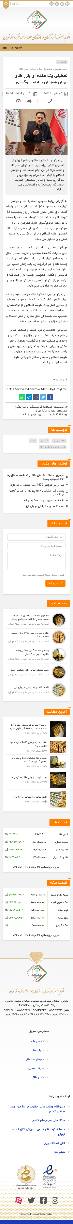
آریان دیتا (25, 1214)
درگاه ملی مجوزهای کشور (48, 1120)
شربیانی (44, 441)
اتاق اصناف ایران (54, 1143)
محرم (33, 441)
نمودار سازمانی (34, 1059)
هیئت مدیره (36, 1068)
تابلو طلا (38, 1077)
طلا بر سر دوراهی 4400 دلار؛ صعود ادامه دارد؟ (37, 485)
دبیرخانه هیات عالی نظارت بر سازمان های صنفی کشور (37, 1109)
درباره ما (38, 1050)
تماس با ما (37, 1042)
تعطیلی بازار (59, 441)
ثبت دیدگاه (55, 583)
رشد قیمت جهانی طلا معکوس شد (44, 500)
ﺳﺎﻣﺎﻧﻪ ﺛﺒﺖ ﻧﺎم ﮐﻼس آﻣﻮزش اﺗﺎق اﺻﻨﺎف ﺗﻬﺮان (38, 1131)
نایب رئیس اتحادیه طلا (52, 447)
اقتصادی (62, 62)
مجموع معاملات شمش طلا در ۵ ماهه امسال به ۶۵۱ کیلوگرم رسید (35, 477)
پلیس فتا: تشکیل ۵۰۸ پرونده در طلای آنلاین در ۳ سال (36, 493)
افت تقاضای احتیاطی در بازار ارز (45, 506)
